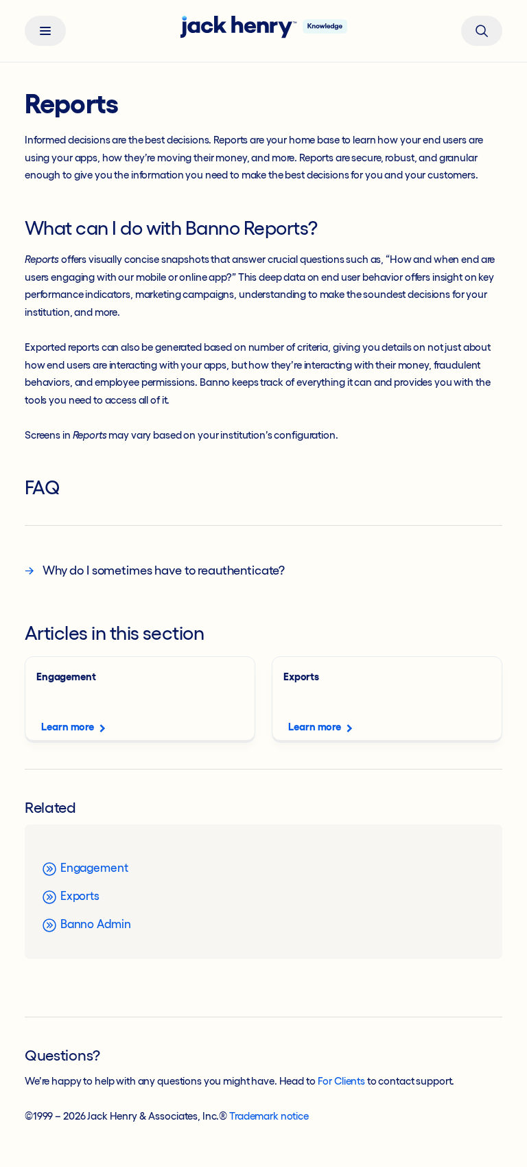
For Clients (342, 1081)
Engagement (93, 867)
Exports (78, 895)
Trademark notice (269, 1116)
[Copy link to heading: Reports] (130, 107)
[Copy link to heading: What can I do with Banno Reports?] (329, 230)
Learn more (67, 726)
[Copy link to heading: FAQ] (72, 489)
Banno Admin (94, 923)
